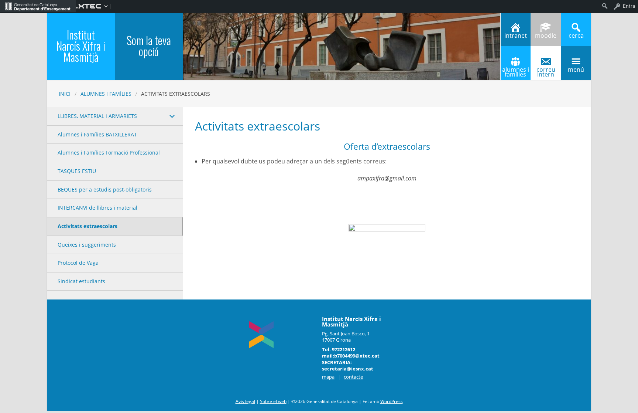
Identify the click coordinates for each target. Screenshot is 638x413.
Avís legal (245, 401)
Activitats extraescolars (87, 226)
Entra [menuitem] (629, 6)
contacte (353, 376)
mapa (328, 376)
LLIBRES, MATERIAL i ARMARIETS (97, 115)
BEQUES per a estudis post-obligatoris (105, 189)
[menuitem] (38, 6)
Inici (65, 93)
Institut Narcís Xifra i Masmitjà (80, 45)
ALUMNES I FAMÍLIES (105, 93)
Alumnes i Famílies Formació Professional (109, 152)
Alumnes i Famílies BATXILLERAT (97, 134)
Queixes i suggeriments (87, 244)
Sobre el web (273, 401)
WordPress (391, 401)
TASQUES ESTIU (77, 171)
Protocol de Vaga (78, 262)
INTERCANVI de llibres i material (97, 207)
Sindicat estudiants (81, 281)
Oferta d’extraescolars (387, 146)
